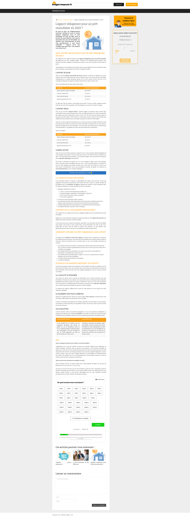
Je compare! (132, 4)
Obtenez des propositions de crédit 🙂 (81, 172)
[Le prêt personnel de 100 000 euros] (81, 455)
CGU (72, 515)
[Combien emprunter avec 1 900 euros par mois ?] (98, 455)
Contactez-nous (56, 515)
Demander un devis (58, 11)
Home (59, 20)
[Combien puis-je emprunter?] (63, 455)
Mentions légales (65, 515)
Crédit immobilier (67, 20)
